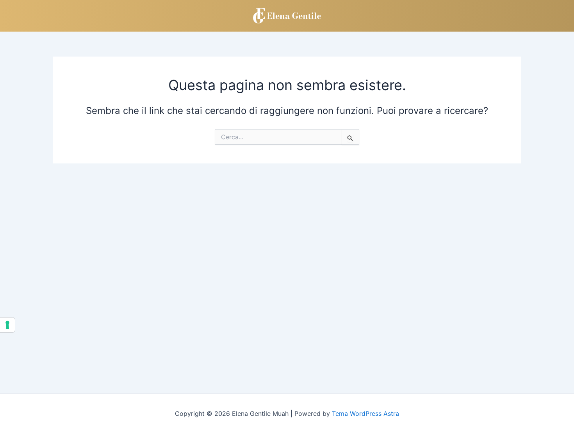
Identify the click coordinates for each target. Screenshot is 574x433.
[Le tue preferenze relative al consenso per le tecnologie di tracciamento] (7, 325)
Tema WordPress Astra (365, 413)
